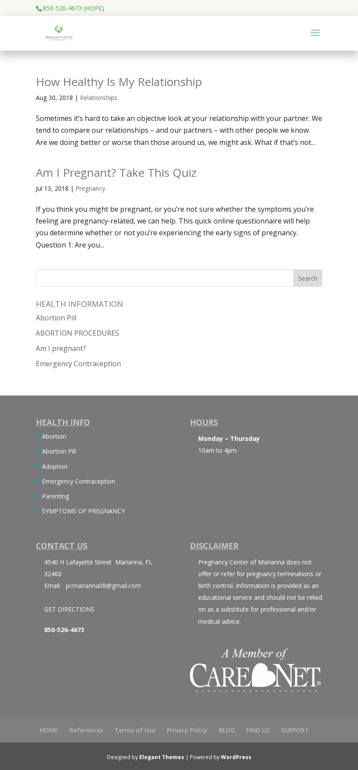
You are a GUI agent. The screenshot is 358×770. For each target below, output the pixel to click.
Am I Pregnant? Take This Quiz (116, 172)
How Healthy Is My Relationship (119, 81)
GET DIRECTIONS (69, 609)
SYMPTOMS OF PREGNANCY (83, 511)
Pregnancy (90, 188)
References (86, 730)
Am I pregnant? (61, 348)
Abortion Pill (56, 318)
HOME (49, 730)
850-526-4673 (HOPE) (73, 8)
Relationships (98, 97)
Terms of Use (134, 730)
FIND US (258, 730)
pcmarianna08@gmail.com (103, 585)
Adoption (55, 466)
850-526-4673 (64, 630)
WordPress (236, 757)
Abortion (54, 436)
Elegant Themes (161, 757)
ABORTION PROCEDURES (77, 333)
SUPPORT (295, 730)
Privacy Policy (187, 730)
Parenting (55, 496)
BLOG (227, 730)
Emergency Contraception (78, 363)
